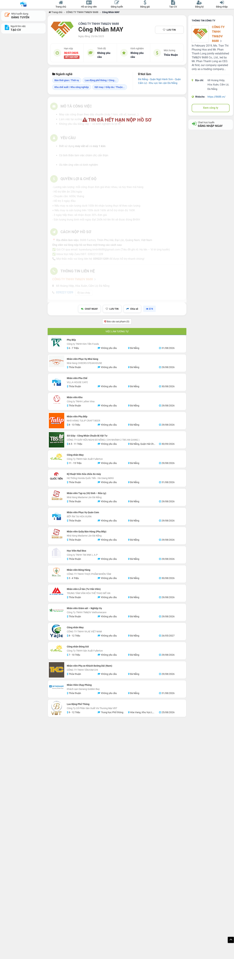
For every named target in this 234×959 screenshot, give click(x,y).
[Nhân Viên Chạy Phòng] (56, 687)
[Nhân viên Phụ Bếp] (56, 420)
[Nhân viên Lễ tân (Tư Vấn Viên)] (56, 591)
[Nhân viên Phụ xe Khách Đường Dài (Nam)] (56, 670)
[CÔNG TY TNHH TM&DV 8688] (62, 30)
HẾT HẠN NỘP (71, 57)
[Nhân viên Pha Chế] (56, 382)
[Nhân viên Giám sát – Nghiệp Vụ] (56, 610)
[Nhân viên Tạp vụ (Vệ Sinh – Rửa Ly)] (56, 495)
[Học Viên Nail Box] (56, 553)
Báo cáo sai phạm (117, 321)
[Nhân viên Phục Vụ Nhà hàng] (56, 361)
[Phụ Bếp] (56, 342)
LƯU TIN (171, 29)
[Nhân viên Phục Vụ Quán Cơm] (56, 516)
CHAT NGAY (91, 308)
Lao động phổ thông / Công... (100, 80)
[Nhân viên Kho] (56, 399)
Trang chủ (56, 12)
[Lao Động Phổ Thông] (56, 708)
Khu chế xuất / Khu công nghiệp (71, 87)
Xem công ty (210, 107)
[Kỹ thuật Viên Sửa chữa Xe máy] (56, 476)
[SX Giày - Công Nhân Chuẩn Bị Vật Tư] (56, 439)
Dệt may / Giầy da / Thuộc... (110, 87)
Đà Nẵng (143, 79)
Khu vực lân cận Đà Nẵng (163, 83)
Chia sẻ (134, 308)
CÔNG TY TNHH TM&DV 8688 (82, 12)
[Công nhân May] (56, 457)
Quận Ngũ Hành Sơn (161, 79)
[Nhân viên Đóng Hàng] (56, 572)
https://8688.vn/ (216, 96)
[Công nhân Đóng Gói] (56, 649)
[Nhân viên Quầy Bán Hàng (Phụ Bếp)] (56, 534)
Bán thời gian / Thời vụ (66, 80)
